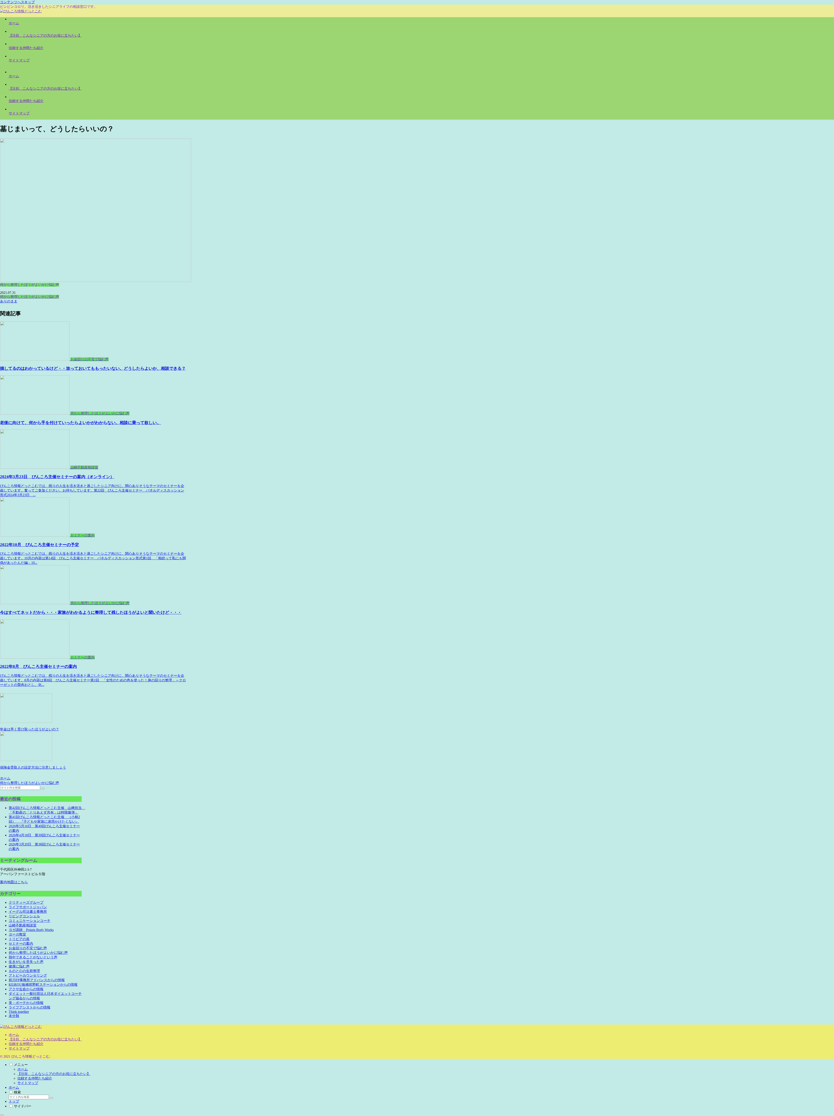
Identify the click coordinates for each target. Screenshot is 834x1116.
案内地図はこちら (14, 882)
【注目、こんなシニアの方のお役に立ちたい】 (45, 1039)
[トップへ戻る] (1, 1115)
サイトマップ (19, 1048)
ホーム (14, 1035)
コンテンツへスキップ (17, 2)
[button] (43, 788)
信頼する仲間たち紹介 (26, 1044)
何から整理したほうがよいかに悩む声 (29, 297)
